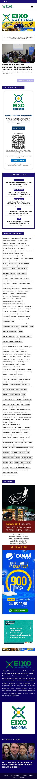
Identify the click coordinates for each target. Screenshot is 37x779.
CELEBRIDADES (18, 278)
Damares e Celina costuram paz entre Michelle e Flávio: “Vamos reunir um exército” (18, 764)
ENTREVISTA (17, 334)
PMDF (27, 407)
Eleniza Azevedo (23, 313)
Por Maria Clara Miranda (20, 412)
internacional (7, 366)
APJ (22, 258)
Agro (13, 250)
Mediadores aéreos (15, 384)
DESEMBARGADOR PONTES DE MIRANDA (12, 301)
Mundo (23, 394)
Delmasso (23, 296)
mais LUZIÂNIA (18, 381)
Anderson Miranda (8, 253)
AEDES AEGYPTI (12, 248)
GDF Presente (14, 349)
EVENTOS (22, 336)
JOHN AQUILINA (21, 369)
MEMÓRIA (5, 387)
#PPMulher (24, 238)
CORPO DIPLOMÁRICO (27, 288)
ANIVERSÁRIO (21, 256)
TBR (29, 449)
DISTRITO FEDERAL (13, 308)
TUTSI (11, 462)
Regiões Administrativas (9, 427)
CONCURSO (6, 286)
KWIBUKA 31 (20, 374)
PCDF (18, 404)
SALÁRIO (21, 434)
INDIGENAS (20, 361)
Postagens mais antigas (25, 80)
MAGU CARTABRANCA (24, 379)
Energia (21, 331)
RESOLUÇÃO (27, 427)
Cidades (18, 281)
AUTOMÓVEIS (12, 263)
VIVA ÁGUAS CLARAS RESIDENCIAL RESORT (20, 467)
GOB (12, 351)
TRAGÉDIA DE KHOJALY (27, 457)
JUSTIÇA (20, 371)
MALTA (25, 381)
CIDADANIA (11, 281)
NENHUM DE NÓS (18, 397)
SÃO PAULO (27, 434)
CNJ (4, 283)
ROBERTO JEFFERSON (17, 432)
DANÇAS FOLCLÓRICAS (21, 293)
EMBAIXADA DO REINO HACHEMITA (11, 326)
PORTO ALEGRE (6, 417)
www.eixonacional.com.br (10, 472)
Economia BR (13, 311)
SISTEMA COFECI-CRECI (8, 447)
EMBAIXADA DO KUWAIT (8, 321)
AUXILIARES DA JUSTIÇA (23, 263)
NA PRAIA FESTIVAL (7, 397)
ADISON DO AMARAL (18, 245)
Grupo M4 (5, 356)
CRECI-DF (27, 291)
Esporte (24, 334)
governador (24, 351)
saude (4, 437)
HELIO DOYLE (6, 359)
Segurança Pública (8, 442)
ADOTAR (5, 248)
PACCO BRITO (16, 402)
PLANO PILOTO (20, 407)
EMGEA (31, 326)
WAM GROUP (6, 470)
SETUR (30, 442)
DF (24, 303)
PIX (14, 407)
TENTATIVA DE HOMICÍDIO (17, 452)
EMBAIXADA (13, 316)
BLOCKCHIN (14, 271)
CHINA (4, 281)
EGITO (27, 311)
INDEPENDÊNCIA (7, 361)
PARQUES (13, 404)
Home (13, 777)
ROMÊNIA (26, 432)
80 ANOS (27, 240)
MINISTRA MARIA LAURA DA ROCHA (11, 392)
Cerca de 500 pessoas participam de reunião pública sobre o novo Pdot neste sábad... (18, 67)
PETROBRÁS (6, 407)
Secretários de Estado (9, 439)
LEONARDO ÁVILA (7, 376)
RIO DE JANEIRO (6, 432)
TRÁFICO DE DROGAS (8, 457)
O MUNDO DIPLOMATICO (9, 399)
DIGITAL (14, 306)
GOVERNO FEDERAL (7, 354)
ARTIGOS (5, 263)
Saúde (9, 437)
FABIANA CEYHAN (14, 339)
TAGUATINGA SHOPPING (20, 449)
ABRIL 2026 (5, 243)
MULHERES (17, 394)
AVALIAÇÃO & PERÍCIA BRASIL (10, 266)
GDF (31, 346)
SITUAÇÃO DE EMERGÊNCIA (22, 447)
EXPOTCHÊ (5, 339)
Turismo (5, 462)
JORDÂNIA (29, 369)
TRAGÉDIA (17, 457)
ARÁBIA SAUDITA (29, 258)
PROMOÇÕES (26, 419)
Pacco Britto (25, 402)
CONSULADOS (6, 288)
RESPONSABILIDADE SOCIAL (9, 429)
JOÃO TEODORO (17, 366)
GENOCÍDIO (23, 349)
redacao (12, 422)
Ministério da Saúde (21, 389)
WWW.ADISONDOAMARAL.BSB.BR (19, 470)
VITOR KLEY (5, 467)
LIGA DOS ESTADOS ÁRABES (19, 376)
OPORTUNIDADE (27, 399)
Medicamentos (26, 384)
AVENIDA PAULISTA (23, 266)
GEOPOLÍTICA (6, 351)
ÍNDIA (14, 361)
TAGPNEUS (9, 449)
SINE (24, 444)
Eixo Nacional (7, 313)
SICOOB (10, 444)
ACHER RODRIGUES (7, 245)
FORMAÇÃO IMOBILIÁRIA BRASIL (10, 344)
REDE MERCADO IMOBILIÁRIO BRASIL (11, 424)
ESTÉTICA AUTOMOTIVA (9, 336)
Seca (27, 437)
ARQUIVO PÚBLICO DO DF (16, 261)
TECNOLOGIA (6, 452)
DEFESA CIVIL (16, 296)
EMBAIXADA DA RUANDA (24, 316)
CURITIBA (11, 293)
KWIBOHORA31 (12, 374)
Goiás (17, 351)
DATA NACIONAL (7, 296)
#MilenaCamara (15, 238)
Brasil (28, 271)
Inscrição (22, 364)
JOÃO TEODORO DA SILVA (9, 369)
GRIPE (29, 354)
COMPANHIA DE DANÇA (24, 283)
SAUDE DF (22, 437)
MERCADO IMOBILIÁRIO (27, 387)
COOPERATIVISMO (16, 288)
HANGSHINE (27, 356)
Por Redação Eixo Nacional (24, 414)
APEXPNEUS (16, 258)
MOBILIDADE (25, 392)
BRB (12, 276)
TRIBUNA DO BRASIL (7, 73)
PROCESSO (18, 419)
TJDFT (4, 455)
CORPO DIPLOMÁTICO (8, 291)
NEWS (25, 397)
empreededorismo (7, 329)
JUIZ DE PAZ (6, 371)
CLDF (32, 281)
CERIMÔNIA (26, 278)
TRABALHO (10, 455)
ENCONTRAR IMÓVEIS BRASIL (10, 331)
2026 (19, 209)
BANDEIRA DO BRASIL (22, 268)
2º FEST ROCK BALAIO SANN (9, 240)
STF (4, 449)
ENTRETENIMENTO (7, 334)
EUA (17, 336)
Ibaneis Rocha (20, 359)
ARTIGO (26, 261)
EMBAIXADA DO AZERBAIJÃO (23, 319)
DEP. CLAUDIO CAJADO (8, 298)
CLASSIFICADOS (25, 281)
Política (5, 409)
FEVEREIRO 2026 (18, 341)
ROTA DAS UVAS (7, 434)
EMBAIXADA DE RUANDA (8, 319)
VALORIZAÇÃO (6, 465)
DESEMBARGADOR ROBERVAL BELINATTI (12, 303)
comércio (14, 283)
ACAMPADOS (13, 243)
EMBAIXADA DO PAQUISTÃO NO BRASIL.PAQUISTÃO (15, 324)
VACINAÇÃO (28, 462)
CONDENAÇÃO (25, 286)
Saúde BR (15, 437)
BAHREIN (13, 268)
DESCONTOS (19, 298)
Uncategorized (18, 180)
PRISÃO (12, 419)
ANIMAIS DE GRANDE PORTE (9, 256)
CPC (16, 291)
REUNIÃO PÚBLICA (26, 429)
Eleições (15, 313)
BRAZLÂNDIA (6, 276)
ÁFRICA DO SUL (6, 250)
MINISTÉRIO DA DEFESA (8, 389)
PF (11, 407)
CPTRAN (21, 291)
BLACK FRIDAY (6, 271)
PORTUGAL (14, 417)
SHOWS (5, 444)
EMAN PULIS (6, 316)
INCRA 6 (28, 359)
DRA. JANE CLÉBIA (24, 308)
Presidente (6, 419)
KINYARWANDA (27, 371)
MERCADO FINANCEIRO (15, 387)
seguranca (20, 439)
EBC (30, 308)
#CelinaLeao (6, 238)
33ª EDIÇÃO (20, 240)
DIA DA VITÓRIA (7, 306)
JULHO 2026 (13, 371)
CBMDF (11, 278)
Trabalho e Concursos (21, 455)
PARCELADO (6, 404)
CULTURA (5, 293)
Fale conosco (21, 777)
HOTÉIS (13, 359)
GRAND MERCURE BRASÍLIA (20, 354)
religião (20, 427)
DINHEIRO (20, 306)
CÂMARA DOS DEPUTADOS (21, 276)
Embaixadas (24, 326)
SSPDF (31, 447)
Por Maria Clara (7, 412)
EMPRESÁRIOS (17, 329)
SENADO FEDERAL (19, 442)
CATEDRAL (5, 278)
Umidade (17, 462)
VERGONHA (14, 465)
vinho (26, 465)
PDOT (22, 404)
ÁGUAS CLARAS (20, 250)
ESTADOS (30, 334)
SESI (26, 442)
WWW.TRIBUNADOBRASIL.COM (10, 475)
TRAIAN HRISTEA (7, 460)
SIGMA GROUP (17, 444)
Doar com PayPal (18, 160)
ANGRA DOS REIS (19, 253)
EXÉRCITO (29, 336)
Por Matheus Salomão (9, 414)
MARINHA (5, 384)
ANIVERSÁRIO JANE (7, 258)
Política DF (12, 409)
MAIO (4, 381)
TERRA (27, 452)
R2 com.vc (5, 422)
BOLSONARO (22, 271)
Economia (5, 311)
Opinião (19, 399)
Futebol (26, 346)
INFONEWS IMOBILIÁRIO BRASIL (10, 364)
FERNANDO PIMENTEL (8, 341)
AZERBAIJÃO (6, 268)
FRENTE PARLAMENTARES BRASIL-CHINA (12, 346)
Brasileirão (6, 273)
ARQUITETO (6, 261)
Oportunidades (7, 402)
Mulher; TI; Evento (8, 394)
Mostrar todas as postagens (19, 39)
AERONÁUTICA (21, 248)
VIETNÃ (21, 465)
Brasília (13, 273)
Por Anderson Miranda (23, 409)
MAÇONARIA (14, 379)
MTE (31, 392)
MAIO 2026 (10, 381)
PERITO (28, 404)
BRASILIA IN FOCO (21, 273)
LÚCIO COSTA (6, 379)
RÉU (19, 429)
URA (22, 462)
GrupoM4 (12, 356)
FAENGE (22, 339)
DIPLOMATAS (28, 306)
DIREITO (5, 308)
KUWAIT (5, 374)
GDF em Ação (6, 349)
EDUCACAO (21, 311)
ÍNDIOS (26, 361)
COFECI (8, 283)
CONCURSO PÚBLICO (15, 286)
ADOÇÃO (27, 245)
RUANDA (15, 434)
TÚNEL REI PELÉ (27, 460)
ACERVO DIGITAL (22, 243)
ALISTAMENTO (29, 250)
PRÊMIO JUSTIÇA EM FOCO (25, 417)
